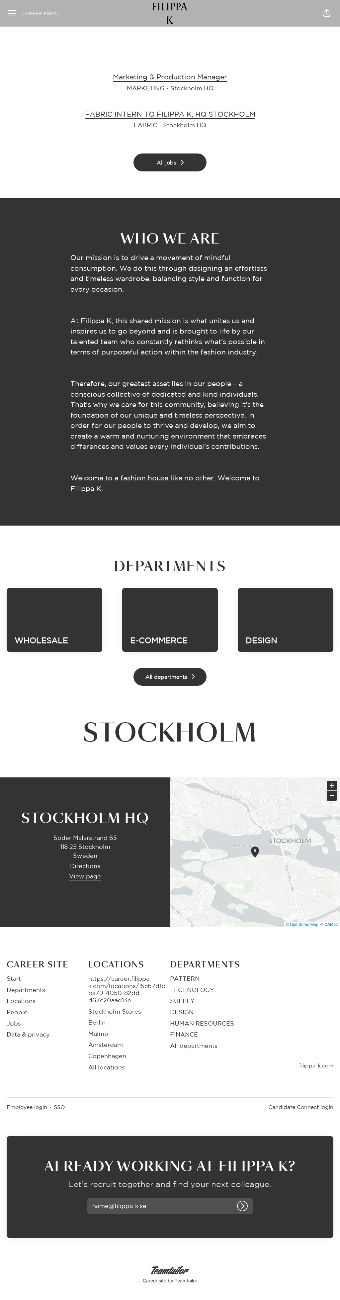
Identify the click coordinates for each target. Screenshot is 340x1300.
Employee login (27, 1107)
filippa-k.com (316, 1065)
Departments (26, 989)
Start (14, 978)
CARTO (331, 924)
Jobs (14, 1023)
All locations (106, 1067)
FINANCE (184, 1034)
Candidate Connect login (300, 1107)
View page (85, 876)
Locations (21, 1000)
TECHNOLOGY (192, 989)
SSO (59, 1107)
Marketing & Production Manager (170, 77)
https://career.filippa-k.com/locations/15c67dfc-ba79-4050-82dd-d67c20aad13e (127, 989)
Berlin (97, 1022)
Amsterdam (105, 1044)
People (17, 1012)
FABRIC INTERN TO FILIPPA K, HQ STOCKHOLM (170, 114)
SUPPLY (182, 1000)
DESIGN (182, 1012)
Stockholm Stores (114, 1011)
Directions (85, 865)
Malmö (98, 1033)
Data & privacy (28, 1034)
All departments (193, 1045)
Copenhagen (107, 1055)
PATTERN (185, 978)
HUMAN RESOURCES (202, 1023)
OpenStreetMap (304, 924)
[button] (326, 13)
